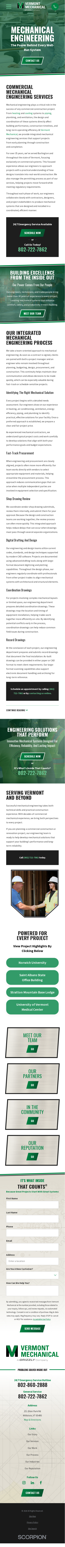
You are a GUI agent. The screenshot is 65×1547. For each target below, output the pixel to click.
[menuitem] (32, 1516)
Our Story (32, 1434)
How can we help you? (18, 1283)
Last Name (11, 1212)
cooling (29, 113)
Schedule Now (32, 233)
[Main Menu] (8, 6)
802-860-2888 (32, 1384)
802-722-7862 (32, 249)
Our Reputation (32, 1468)
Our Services (32, 1441)
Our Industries (32, 1461)
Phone (9, 1226)
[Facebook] (41, 1482)
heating (16, 113)
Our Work (32, 1448)
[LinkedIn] (32, 1482)
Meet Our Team (32, 313)
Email (9, 1241)
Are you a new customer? (19, 1269)
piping (48, 113)
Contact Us (32, 60)
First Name (12, 1198)
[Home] (31, 6)
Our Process (32, 1454)
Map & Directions (32, 1419)
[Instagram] (24, 1482)
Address (10, 1255)
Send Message (32, 1329)
